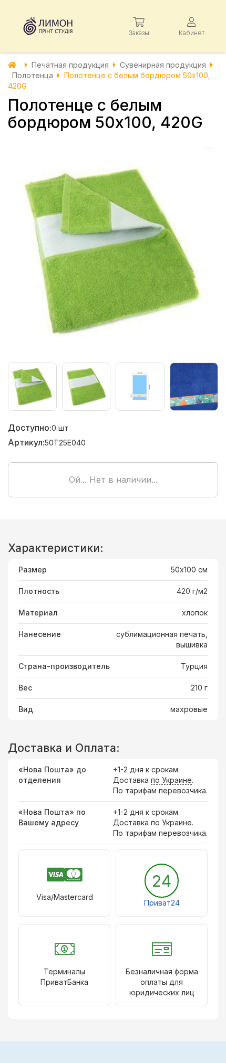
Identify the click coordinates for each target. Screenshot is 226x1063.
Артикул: (26, 442)
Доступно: (30, 427)
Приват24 (162, 902)
